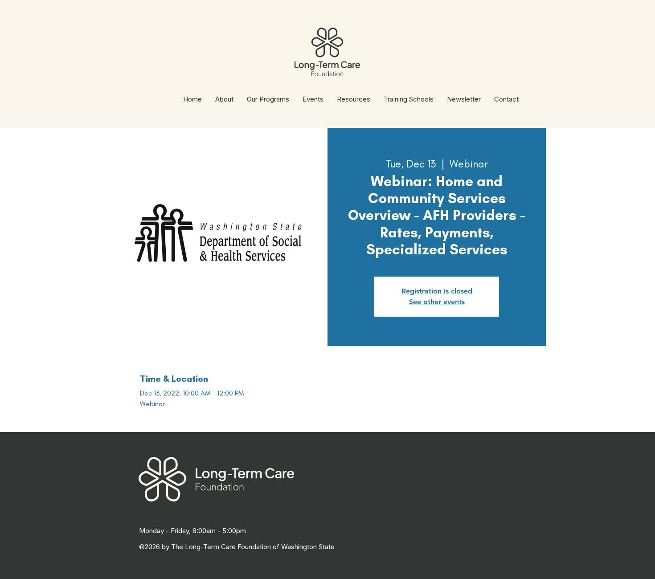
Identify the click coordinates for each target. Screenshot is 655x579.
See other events (437, 302)
